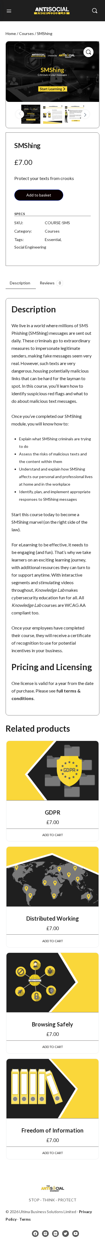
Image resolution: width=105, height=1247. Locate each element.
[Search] (94, 10)
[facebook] (35, 1233)
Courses (26, 33)
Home (11, 33)
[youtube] (75, 1233)
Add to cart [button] (52, 835)
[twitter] (65, 1233)
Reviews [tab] (50, 282)
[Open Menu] (9, 10)
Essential (53, 239)
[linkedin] (55, 1233)
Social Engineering (30, 247)
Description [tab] (20, 282)
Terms (25, 1219)
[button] (88, 52)
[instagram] (45, 1233)
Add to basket (38, 195)
